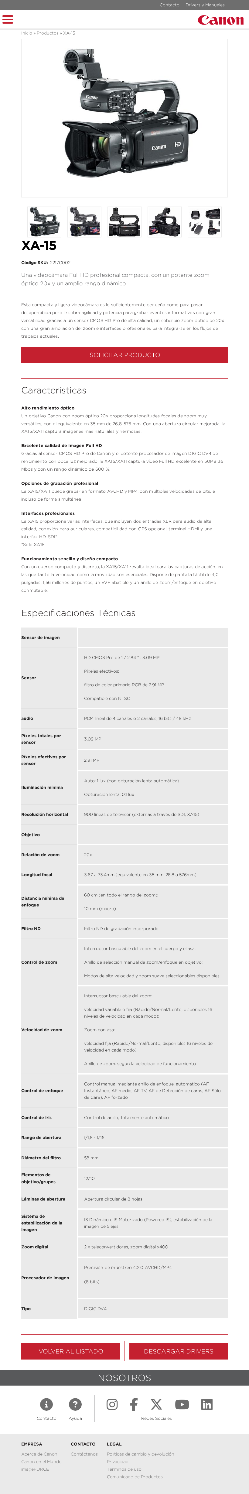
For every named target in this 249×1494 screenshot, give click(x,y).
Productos (48, 33)
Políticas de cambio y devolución (140, 1454)
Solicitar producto (125, 355)
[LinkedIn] (207, 1405)
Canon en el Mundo (41, 1461)
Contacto (169, 4)
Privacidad (117, 1461)
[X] (156, 1405)
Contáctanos (84, 1454)
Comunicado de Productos (135, 1476)
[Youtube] (182, 1405)
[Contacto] (46, 1405)
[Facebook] (134, 1405)
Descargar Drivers (178, 1351)
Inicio (26, 33)
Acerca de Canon (39, 1454)
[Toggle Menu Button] (7, 18)
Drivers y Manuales (205, 4)
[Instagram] (112, 1405)
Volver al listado (71, 1351)
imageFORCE (35, 1469)
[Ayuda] (75, 1405)
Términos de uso (124, 1469)
